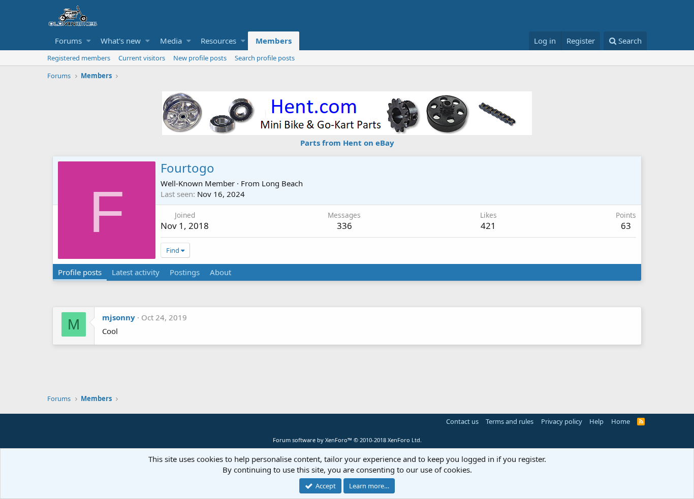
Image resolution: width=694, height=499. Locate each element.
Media (171, 41)
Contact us (462, 421)
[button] (88, 40)
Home (620, 421)
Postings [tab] (185, 272)
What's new (121, 41)
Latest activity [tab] (136, 272)
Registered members (78, 57)
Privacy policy (561, 421)
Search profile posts (265, 57)
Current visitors (141, 57)
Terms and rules (509, 421)
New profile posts (200, 57)
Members (274, 41)
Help (596, 421)
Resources (218, 41)
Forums (68, 41)
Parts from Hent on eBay (347, 143)
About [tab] (220, 272)
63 (626, 225)
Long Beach (282, 183)
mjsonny (118, 317)
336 (344, 225)
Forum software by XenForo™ (347, 440)
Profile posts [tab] (80, 272)
